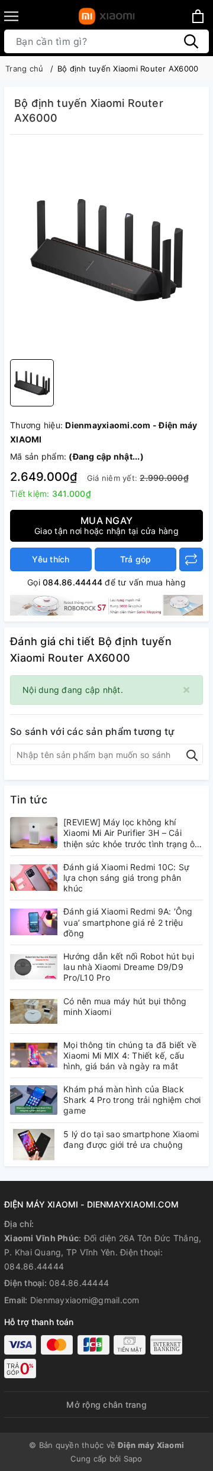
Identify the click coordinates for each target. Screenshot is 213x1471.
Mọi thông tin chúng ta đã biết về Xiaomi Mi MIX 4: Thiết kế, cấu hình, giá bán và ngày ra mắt (129, 1055)
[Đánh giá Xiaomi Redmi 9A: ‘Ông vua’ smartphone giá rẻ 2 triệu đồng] (33, 922)
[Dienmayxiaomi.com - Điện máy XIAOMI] (107, 16)
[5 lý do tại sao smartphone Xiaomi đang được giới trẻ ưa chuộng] (33, 1144)
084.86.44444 (72, 582)
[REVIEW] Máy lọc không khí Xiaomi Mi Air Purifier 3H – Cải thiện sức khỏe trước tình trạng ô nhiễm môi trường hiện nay (129, 833)
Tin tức (28, 799)
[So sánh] (191, 559)
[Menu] (11, 16)
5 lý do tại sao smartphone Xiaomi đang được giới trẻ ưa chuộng (131, 1139)
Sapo (133, 1458)
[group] (106, 249)
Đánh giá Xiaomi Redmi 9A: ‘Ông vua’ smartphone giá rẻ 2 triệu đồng (128, 922)
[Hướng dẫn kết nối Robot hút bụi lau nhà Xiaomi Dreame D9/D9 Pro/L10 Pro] (33, 966)
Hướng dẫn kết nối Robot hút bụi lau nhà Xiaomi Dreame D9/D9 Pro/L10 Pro (128, 966)
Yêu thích (50, 559)
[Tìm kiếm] (191, 41)
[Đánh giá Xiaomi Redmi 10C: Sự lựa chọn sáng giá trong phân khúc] (33, 877)
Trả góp (135, 559)
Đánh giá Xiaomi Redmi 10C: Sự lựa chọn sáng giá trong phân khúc (126, 877)
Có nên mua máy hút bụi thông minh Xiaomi (124, 1006)
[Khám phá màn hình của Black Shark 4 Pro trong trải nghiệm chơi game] (33, 1099)
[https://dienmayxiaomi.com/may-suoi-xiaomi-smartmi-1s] (106, 605)
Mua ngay (106, 525)
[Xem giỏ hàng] (198, 16)
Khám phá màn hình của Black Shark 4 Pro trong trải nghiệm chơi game (132, 1099)
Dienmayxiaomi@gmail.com (85, 1300)
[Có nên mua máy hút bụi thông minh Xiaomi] (33, 1011)
